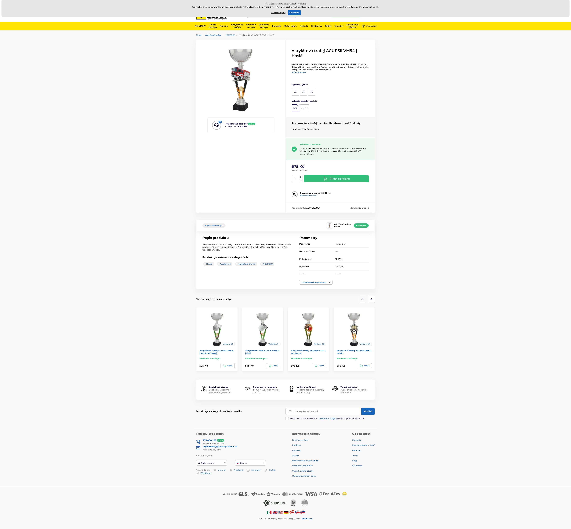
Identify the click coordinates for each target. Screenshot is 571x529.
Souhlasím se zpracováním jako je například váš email (327, 418)
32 (295, 91)
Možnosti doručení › (309, 196)
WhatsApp (205, 473)
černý (304, 108)
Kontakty (296, 450)
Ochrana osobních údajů (304, 476)
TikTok (272, 470)
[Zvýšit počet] (300, 177)
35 (311, 91)
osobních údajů (327, 418)
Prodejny (296, 445)
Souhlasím (294, 12)
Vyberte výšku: (300, 84)
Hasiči (209, 264)
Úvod (198, 35)
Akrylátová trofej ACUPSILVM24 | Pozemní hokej (216, 352)
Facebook (238, 470)
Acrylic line (225, 264)
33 (303, 91)
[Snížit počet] (300, 181)
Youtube (222, 470)
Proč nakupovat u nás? (363, 445)
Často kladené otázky (302, 471)
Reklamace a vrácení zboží (305, 460)
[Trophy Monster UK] (275, 512)
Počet (295, 178)
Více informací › (299, 72)
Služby (295, 455)
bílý (295, 108)
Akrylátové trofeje (213, 35)
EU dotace (357, 465)
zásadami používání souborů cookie (363, 7)
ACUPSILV (230, 35)
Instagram (256, 470)
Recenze (356, 450)
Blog (354, 460)
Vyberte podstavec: (304, 101)
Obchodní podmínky (302, 465)
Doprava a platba (300, 440)
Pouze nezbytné (278, 12)
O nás (355, 455)
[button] (315, 282)
